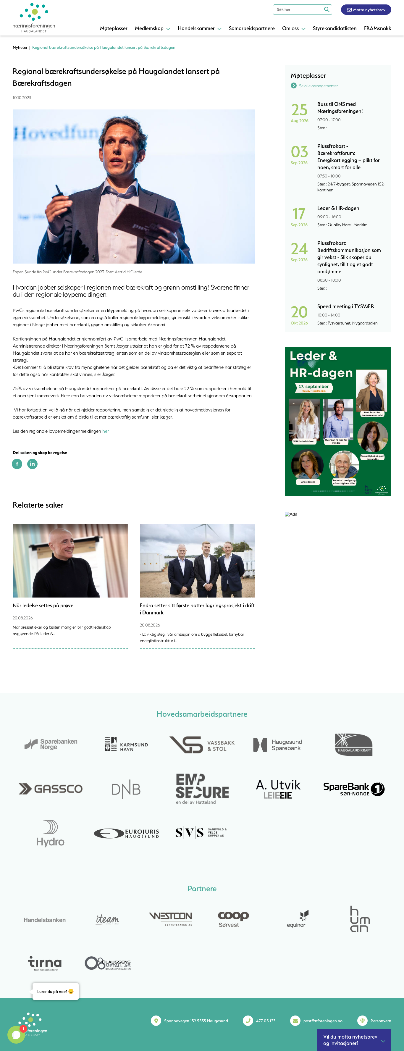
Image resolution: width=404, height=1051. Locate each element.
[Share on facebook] (17, 467)
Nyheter (20, 47)
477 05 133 (265, 1020)
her (105, 431)
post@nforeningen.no (322, 1020)
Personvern (381, 1020)
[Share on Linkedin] (32, 467)
